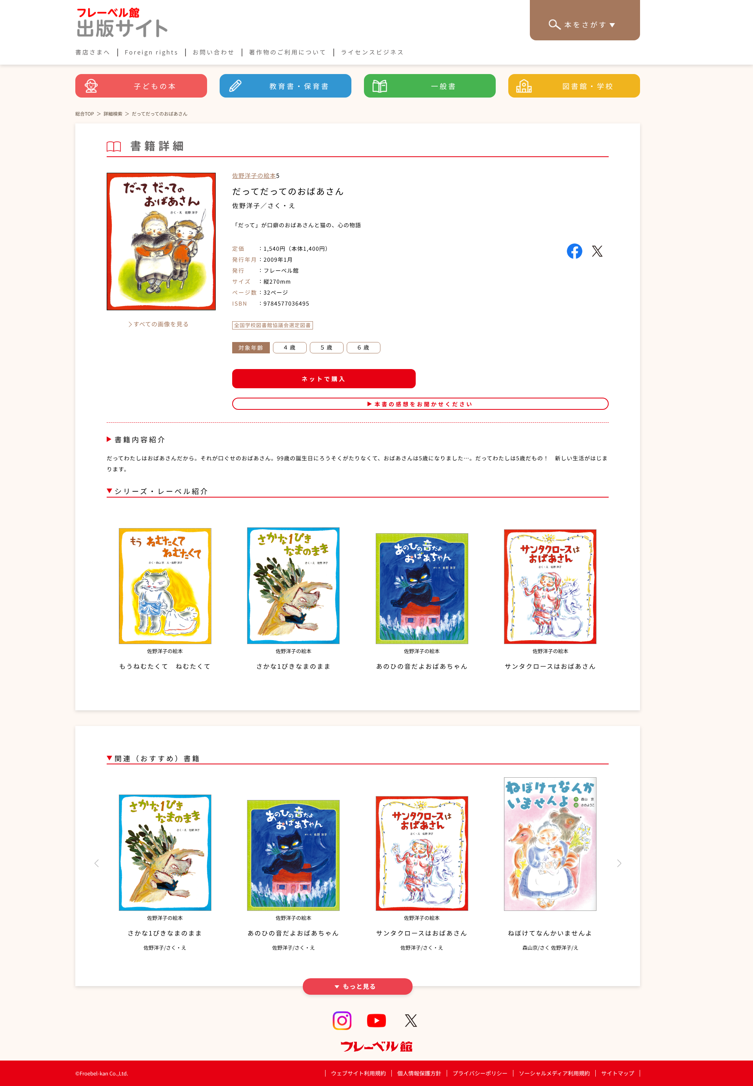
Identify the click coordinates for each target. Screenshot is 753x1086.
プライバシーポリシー (480, 1073)
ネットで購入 (324, 379)
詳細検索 (113, 113)
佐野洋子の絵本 (254, 175)
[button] (96, 863)
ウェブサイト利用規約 (358, 1073)
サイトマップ (617, 1073)
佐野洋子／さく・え (264, 205)
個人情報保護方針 (419, 1073)
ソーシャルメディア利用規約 (554, 1073)
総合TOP (84, 113)
